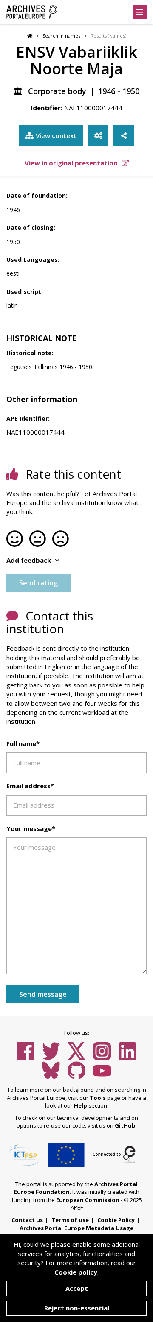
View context (56, 135)
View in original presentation (72, 163)
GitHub (125, 1125)
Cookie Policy (116, 1220)
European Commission (87, 1200)
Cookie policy (75, 1272)
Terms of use (70, 1220)
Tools (98, 1098)
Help (80, 1105)
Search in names (61, 35)
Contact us (27, 1220)
